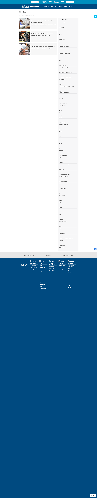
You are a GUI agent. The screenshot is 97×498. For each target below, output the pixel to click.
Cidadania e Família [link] (62, 39)
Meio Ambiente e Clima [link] (63, 141)
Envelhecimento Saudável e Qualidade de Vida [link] (66, 86)
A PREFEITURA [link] (46, 6)
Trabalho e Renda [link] (62, 233)
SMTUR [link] (60, 231)
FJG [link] (59, 96)
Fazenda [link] (60, 91)
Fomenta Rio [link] (61, 98)
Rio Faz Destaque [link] (62, 195)
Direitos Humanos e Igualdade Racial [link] (65, 77)
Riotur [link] (60, 212)
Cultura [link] (60, 60)
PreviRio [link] (60, 167)
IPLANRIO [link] (60, 131)
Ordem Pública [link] (61, 150)
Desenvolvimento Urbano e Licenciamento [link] (66, 74)
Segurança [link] (61, 219)
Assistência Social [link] (62, 25)
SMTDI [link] (60, 228)
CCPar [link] (60, 32)
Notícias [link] (23, 15)
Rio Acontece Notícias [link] (62, 188)
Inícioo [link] (20, 15)
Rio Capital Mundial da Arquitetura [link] (64, 190)
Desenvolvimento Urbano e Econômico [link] (65, 72)
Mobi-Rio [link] (60, 143)
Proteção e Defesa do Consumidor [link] (64, 174)
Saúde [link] (60, 214)
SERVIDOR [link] (60, 6)
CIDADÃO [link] (56, 6)
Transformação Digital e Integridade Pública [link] (66, 235)
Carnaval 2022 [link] (61, 27)
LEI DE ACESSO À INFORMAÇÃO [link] (29, 255)
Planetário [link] (60, 162)
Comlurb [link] (60, 51)
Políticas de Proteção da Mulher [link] (64, 92)
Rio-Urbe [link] (60, 202)
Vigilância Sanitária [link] (62, 247)
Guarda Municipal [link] (62, 112)
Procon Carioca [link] (61, 169)
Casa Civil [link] (60, 29)
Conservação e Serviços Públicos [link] (64, 53)
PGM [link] (60, 157)
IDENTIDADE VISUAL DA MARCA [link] (68, 255)
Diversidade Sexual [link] (62, 79)
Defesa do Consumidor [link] (62, 65)
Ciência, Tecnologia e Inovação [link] (64, 46)
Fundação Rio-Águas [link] (62, 105)
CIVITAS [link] (60, 48)
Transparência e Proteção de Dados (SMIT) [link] (66, 238)
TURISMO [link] (51, 6)
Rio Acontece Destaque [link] (63, 186)
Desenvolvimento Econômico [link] (63, 67)
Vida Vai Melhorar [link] (62, 245)
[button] (37, 6)
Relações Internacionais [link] (63, 181)
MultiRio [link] (60, 145)
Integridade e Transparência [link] (63, 124)
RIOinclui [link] (60, 207)
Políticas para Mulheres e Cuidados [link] (65, 164)
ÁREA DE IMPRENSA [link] (49, 255)
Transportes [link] (61, 240)
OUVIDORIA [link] (70, 6)
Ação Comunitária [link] (62, 22)
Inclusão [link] (60, 117)
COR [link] (59, 58)
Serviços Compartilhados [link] (63, 221)
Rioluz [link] (60, 209)
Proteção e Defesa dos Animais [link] (64, 176)
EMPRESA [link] (65, 6)
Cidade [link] (60, 41)
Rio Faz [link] (60, 193)
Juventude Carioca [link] (62, 138)
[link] (95, 16)
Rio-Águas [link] (60, 200)
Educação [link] (60, 84)
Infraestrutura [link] (61, 119)
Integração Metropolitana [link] (63, 122)
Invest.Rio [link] (60, 129)
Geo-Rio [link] (60, 110)
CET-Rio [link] (60, 34)
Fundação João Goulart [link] (63, 103)
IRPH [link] (60, 136)
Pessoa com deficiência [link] (63, 155)
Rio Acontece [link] (61, 183)
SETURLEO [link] (60, 226)
